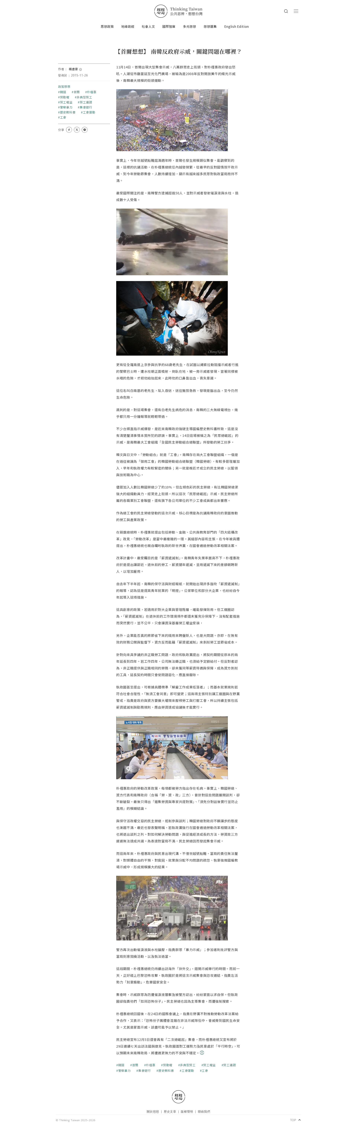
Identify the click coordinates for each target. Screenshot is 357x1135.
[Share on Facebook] (69, 130)
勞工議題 (86, 102)
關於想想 (153, 1111)
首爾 (77, 92)
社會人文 (148, 26)
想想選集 (210, 26)
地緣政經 (127, 26)
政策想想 (64, 86)
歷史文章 (170, 1111)
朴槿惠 (91, 92)
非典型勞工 (84, 97)
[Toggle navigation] (296, 11)
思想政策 (107, 26)
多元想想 (189, 26)
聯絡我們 (204, 1111)
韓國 (63, 92)
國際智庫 (169, 26)
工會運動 (89, 112)
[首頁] (178, 11)
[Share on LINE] (85, 130)
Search (286, 11)
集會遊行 (86, 107)
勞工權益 (66, 102)
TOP (295, 1120)
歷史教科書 (67, 112)
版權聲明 (187, 1111)
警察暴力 (66, 107)
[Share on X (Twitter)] (77, 130)
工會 (63, 117)
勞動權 (64, 97)
